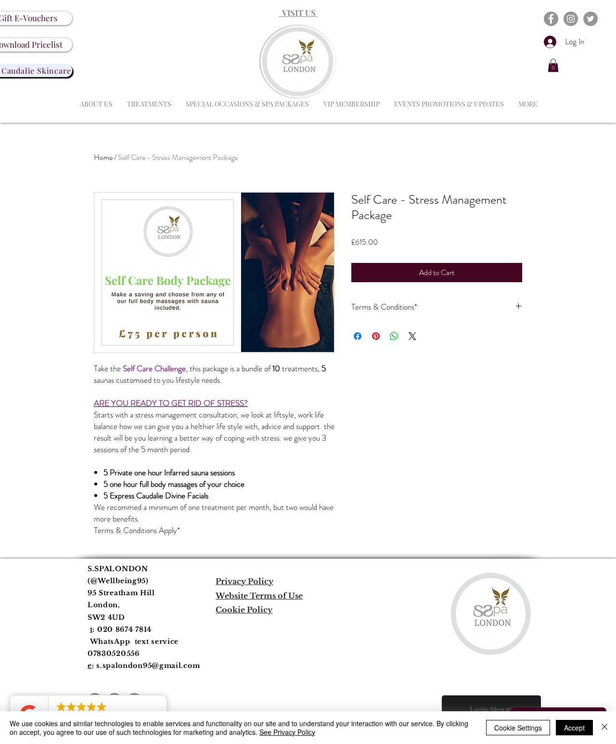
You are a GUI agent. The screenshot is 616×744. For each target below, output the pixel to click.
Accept (574, 727)
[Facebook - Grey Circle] (551, 19)
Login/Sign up (491, 709)
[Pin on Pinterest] (376, 336)
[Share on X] (412, 336)
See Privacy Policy (287, 732)
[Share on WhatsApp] (394, 336)
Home (103, 157)
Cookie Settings (518, 727)
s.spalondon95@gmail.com (148, 665)
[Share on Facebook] (357, 336)
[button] (553, 65)
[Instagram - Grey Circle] (571, 19)
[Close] (604, 727)
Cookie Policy (244, 609)
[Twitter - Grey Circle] (590, 19)
